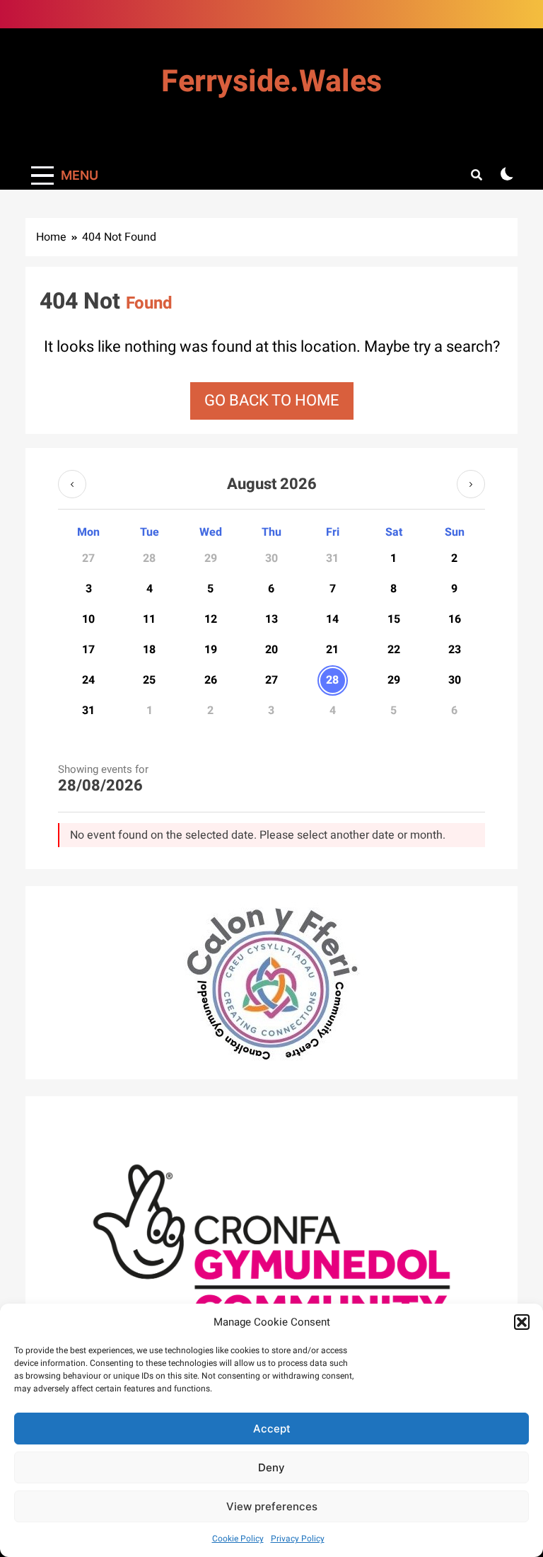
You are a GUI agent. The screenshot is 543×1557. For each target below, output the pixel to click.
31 (88, 710)
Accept (272, 1428)
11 (149, 619)
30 (454, 680)
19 (210, 649)
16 (454, 619)
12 (210, 619)
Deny (271, 1467)
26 (210, 680)
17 (88, 649)
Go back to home (271, 400)
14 (332, 619)
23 (454, 649)
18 (149, 649)
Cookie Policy (238, 1538)
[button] (522, 1322)
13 (271, 619)
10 (88, 619)
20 (271, 649)
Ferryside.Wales (271, 81)
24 (88, 680)
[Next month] (471, 484)
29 (393, 680)
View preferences (271, 1506)
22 (393, 649)
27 (271, 680)
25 (149, 680)
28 (332, 680)
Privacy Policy (298, 1538)
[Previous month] (72, 484)
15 (393, 619)
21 (332, 649)
